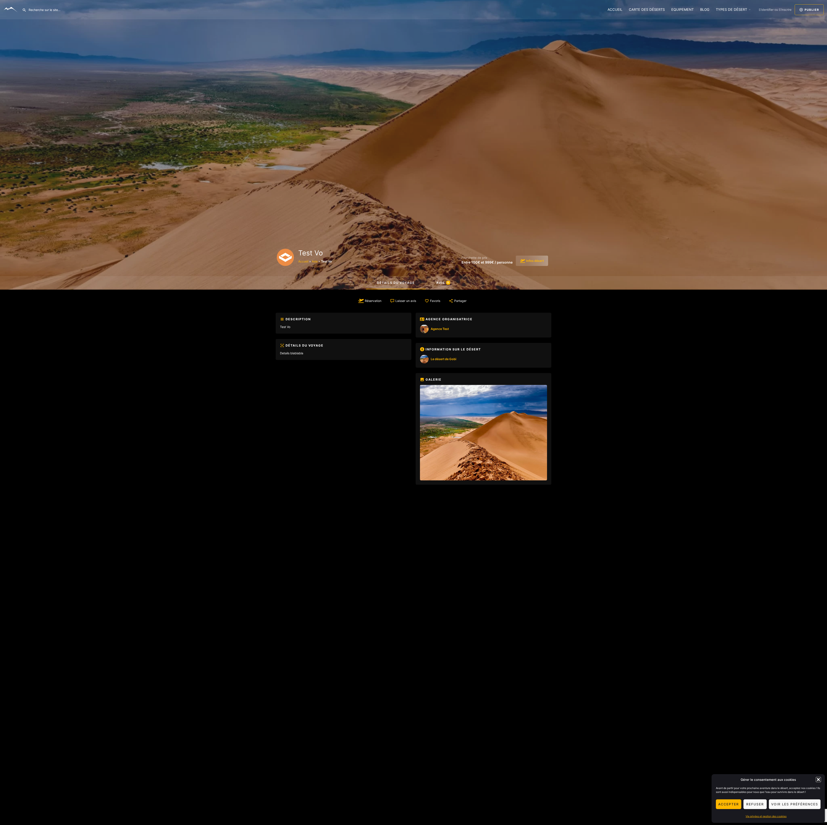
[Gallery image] (483, 432)
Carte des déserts (647, 9)
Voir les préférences (794, 804)
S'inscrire (785, 9)
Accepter (728, 804)
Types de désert (731, 9)
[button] (818, 779)
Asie (315, 261)
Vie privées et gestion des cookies (766, 816)
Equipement (682, 9)
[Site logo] (11, 9)
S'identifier (766, 9)
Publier (812, 9)
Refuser (755, 804)
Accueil (615, 9)
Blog (704, 9)
